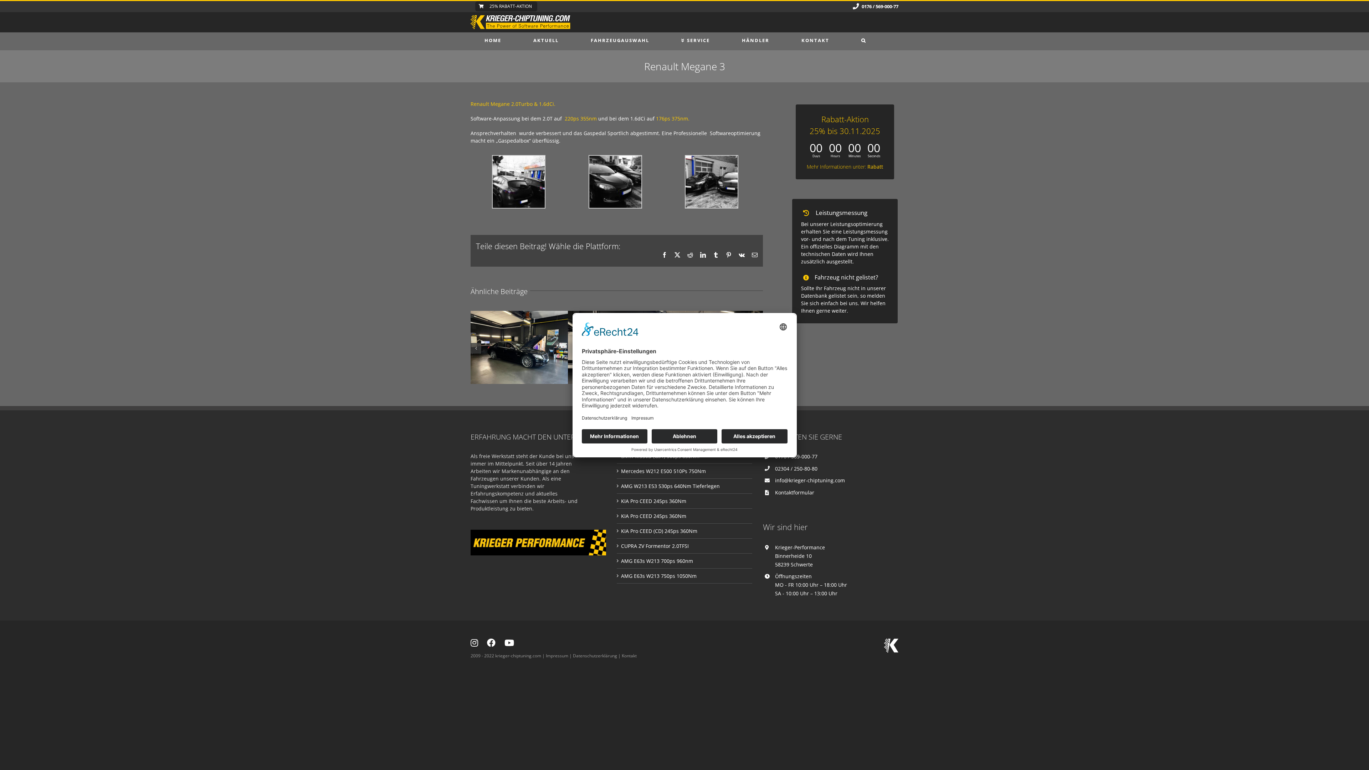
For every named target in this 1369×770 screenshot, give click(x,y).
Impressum (557, 656)
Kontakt (629, 656)
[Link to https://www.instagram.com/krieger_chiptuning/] (474, 642)
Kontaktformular (794, 492)
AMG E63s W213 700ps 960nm (657, 561)
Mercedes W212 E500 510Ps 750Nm (663, 471)
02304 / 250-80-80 (796, 468)
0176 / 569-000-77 (796, 456)
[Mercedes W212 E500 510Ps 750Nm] (519, 347)
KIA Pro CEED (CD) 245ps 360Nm (659, 531)
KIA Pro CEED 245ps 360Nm (653, 501)
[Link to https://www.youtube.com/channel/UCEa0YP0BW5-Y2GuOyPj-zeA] (509, 642)
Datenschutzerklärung (595, 656)
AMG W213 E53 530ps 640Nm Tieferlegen (670, 486)
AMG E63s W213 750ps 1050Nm (659, 576)
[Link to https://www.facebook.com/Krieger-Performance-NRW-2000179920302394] (491, 642)
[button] (863, 40)
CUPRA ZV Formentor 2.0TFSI (655, 546)
